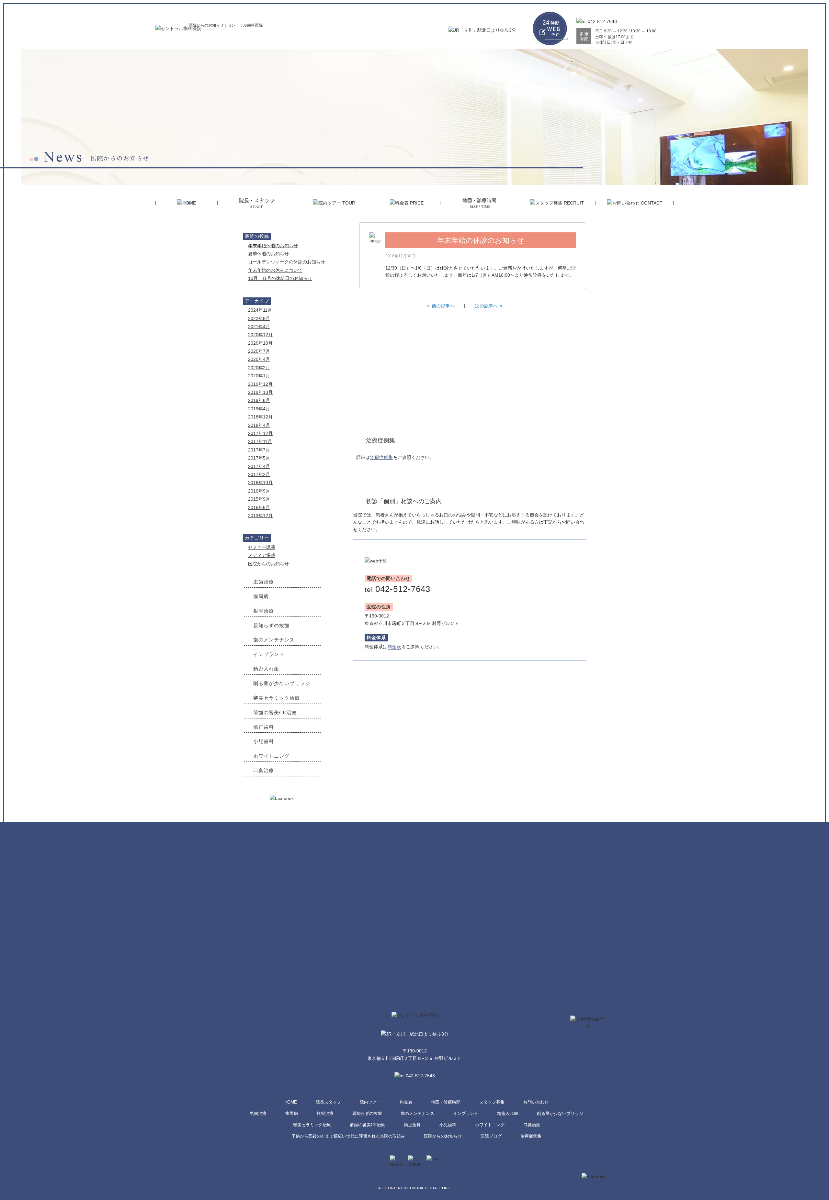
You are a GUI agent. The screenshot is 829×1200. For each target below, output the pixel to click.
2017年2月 (259, 474)
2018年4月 (259, 425)
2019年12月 (260, 384)
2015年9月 (259, 499)
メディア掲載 (261, 555)
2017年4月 (259, 466)
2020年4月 (259, 359)
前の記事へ (442, 305)
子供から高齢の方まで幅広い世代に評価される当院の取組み (348, 1136)
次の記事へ (487, 305)
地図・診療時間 (445, 1102)
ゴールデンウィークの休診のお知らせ (286, 261)
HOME (290, 1102)
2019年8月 (259, 400)
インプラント (465, 1113)
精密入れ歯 (507, 1113)
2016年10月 (260, 482)
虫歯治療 (258, 1113)
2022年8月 (259, 318)
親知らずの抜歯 (367, 1113)
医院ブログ (491, 1136)
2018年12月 (260, 416)
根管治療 (325, 1113)
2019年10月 (260, 392)
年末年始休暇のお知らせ (273, 245)
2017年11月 (260, 441)
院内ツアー (370, 1102)
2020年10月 (260, 343)
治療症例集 (381, 457)
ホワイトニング (490, 1125)
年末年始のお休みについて (275, 270)
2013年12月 (260, 515)
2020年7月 (259, 351)
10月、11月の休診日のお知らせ (280, 278)
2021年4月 (259, 326)
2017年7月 (259, 449)
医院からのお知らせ (268, 563)
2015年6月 (259, 507)
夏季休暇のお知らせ (268, 253)
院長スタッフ (328, 1102)
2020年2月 (259, 367)
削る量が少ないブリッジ (560, 1113)
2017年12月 (260, 433)
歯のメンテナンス (417, 1113)
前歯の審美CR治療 (367, 1125)
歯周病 (291, 1113)
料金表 (394, 646)
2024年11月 (260, 310)
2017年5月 (259, 458)
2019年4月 (259, 408)
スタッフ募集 (492, 1102)
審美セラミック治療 (312, 1125)
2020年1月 (259, 375)
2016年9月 (259, 491)
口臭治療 (531, 1125)
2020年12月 (260, 334)
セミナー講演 (261, 547)
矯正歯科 (412, 1125)
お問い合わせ (536, 1102)
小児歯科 (447, 1125)
